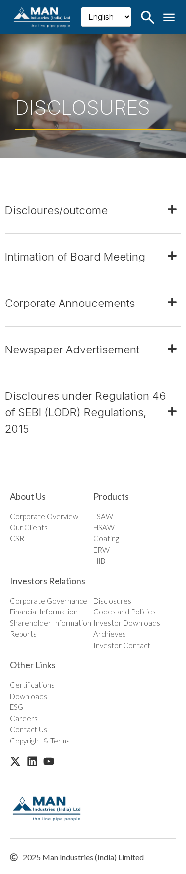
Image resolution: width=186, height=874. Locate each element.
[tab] (93, 210)
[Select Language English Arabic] (106, 17)
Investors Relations (47, 580)
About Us (28, 496)
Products (111, 496)
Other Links (33, 664)
